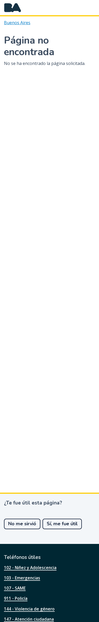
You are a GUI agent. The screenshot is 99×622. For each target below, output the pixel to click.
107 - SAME (15, 588)
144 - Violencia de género (29, 609)
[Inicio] (12, 7)
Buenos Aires (17, 23)
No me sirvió (22, 524)
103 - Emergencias (22, 578)
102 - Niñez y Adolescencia (30, 567)
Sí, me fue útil (62, 524)
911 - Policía (15, 598)
